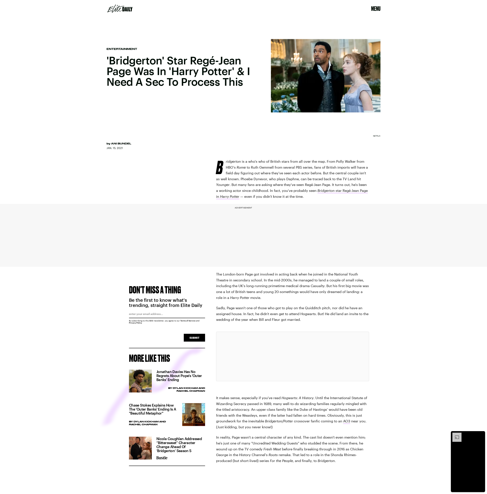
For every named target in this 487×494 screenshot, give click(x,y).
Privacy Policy (135, 323)
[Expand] (455, 434)
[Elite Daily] (120, 9)
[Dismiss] (481, 434)
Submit (194, 337)
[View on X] (292, 356)
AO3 (346, 421)
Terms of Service (188, 320)
